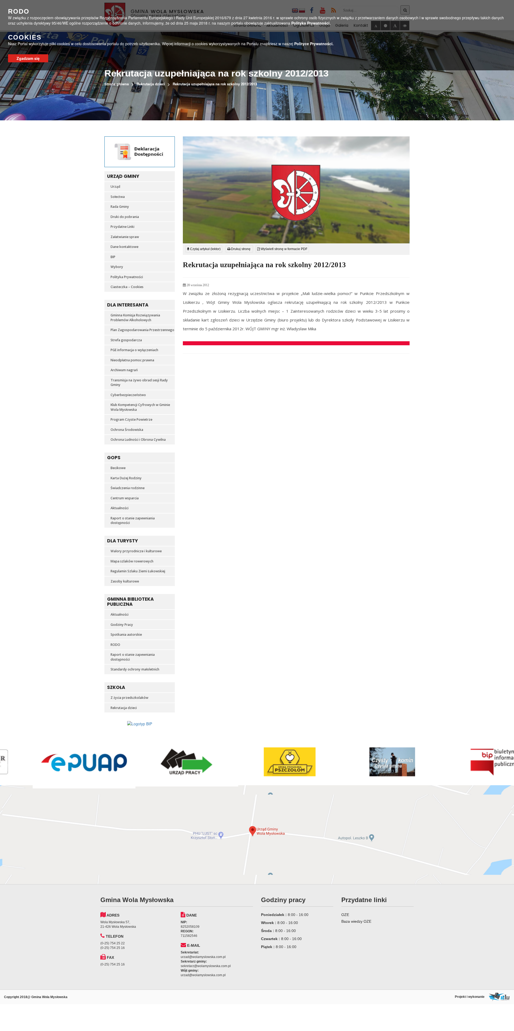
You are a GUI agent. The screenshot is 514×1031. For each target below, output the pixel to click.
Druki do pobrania (125, 216)
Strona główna (116, 83)
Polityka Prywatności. (311, 23)
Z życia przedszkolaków (129, 697)
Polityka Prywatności (127, 277)
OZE (345, 915)
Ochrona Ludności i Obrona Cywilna (138, 439)
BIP (113, 257)
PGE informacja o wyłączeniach (134, 350)
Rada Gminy (120, 206)
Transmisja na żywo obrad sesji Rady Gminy (139, 382)
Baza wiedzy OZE (356, 921)
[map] (257, 834)
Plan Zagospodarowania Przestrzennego (142, 330)
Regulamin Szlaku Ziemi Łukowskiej (138, 571)
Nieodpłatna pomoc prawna (132, 360)
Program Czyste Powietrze (131, 419)
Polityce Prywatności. (314, 43)
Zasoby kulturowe (125, 581)
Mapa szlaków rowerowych (132, 561)
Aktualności (119, 508)
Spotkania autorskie (126, 634)
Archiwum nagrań (124, 370)
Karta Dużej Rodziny (126, 478)
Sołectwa (118, 196)
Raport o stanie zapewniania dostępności (133, 520)
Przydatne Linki (122, 226)
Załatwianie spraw (125, 237)
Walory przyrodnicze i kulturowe (136, 551)
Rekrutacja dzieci (151, 83)
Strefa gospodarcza (126, 340)
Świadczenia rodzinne (128, 488)
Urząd (115, 186)
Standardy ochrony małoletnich (135, 669)
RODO (115, 644)
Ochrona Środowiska (127, 429)
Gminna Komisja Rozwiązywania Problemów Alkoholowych (135, 317)
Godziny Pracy (122, 624)
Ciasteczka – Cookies (127, 287)
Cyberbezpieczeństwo (128, 395)
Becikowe (118, 468)
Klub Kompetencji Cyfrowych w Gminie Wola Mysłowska (140, 407)
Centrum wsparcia (125, 498)
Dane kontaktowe (124, 246)
